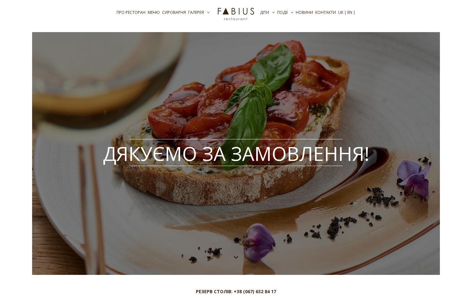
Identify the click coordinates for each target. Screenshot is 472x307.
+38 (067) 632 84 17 (255, 291)
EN (349, 12)
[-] (236, 13)
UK (340, 12)
